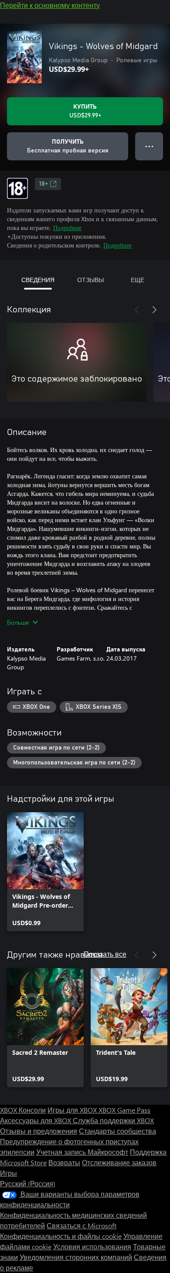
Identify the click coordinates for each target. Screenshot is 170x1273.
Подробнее (67, 227)
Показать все (105, 953)
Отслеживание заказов (119, 1162)
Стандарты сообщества (117, 1130)
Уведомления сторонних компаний (76, 1257)
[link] (45, 871)
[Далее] (154, 310)
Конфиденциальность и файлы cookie (61, 1236)
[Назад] (137, 310)
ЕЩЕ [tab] (137, 280)
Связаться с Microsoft (81, 1225)
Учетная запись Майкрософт (82, 1151)
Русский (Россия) (27, 1183)
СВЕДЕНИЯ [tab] (37, 280)
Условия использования (92, 1246)
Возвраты (64, 1162)
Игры (8, 1173)
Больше (18, 622)
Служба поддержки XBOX (113, 1120)
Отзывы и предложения (38, 1130)
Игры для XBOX (73, 1109)
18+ (43, 184)
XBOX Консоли (23, 1109)
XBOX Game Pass (124, 1109)
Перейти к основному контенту (50, 5)
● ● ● (149, 146)
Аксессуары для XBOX (36, 1120)
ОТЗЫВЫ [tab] (90, 280)
